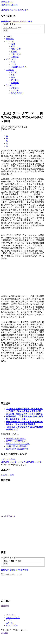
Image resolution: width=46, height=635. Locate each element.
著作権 (12, 570)
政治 (13, 44)
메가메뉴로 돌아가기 (18, 21)
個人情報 (24, 570)
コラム (14, 64)
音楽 (13, 75)
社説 (13, 62)
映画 (13, 77)
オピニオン (11, 59)
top (2, 633)
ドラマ (14, 72)
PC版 (18, 570)
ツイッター (11, 615)
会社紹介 (5, 570)
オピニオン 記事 (8, 459)
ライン (9, 620)
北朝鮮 (14, 51)
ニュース (10, 41)
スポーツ (15, 57)
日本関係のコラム (18, 67)
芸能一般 (15, 83)
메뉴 (6, 633)
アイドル (15, 80)
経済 (13, 46)
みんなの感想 (17, 93)
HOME (9, 36)
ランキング (11, 85)
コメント (15, 90)
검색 (5, 30)
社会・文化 (16, 54)
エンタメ (10, 70)
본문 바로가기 (7, 2)
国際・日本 (16, 49)
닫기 (30, 21)
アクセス (15, 88)
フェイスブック (13, 618)
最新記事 (10, 39)
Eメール (9, 623)
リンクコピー (12, 625)
